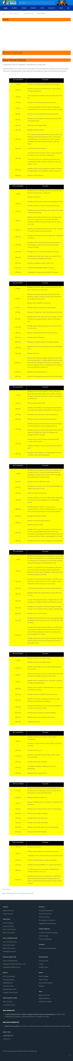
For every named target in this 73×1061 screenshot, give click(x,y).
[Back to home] (9, 2)
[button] (68, 8)
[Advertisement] (36, 34)
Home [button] (5, 8)
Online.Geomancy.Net (11, 1026)
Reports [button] (14, 8)
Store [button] (42, 8)
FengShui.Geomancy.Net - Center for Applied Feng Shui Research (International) (29, 1014)
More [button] (61, 8)
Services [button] (33, 8)
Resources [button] (51, 8)
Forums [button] (23, 8)
